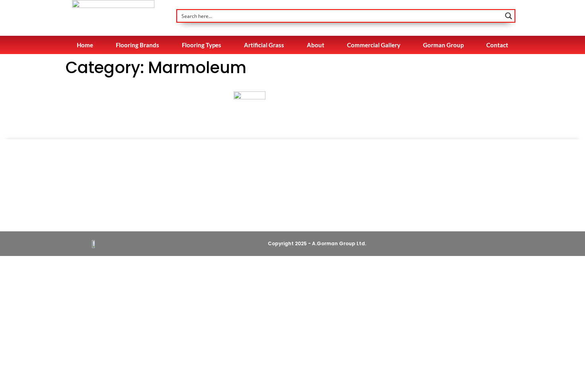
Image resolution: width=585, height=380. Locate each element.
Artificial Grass (264, 44)
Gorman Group (443, 44)
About (315, 44)
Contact (497, 44)
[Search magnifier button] (509, 16)
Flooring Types (201, 44)
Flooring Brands (137, 44)
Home (85, 44)
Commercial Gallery (373, 44)
